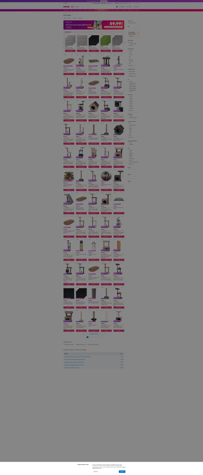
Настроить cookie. (119, 465)
